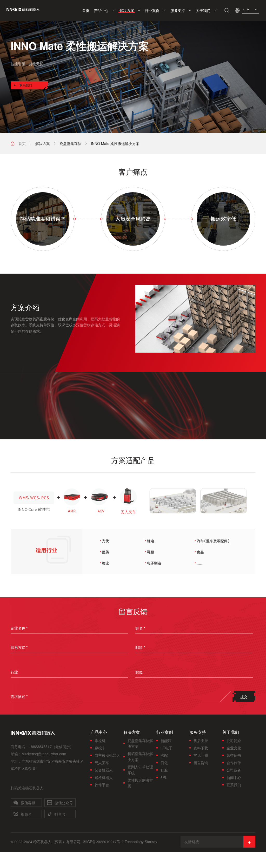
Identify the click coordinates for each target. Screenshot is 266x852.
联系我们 (234, 784)
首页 (22, 143)
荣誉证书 (234, 755)
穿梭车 (100, 747)
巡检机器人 (104, 777)
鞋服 (164, 769)
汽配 (164, 755)
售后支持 (201, 740)
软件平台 (102, 784)
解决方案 (42, 143)
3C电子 (166, 747)
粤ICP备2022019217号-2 (103, 841)
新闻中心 (234, 777)
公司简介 (234, 740)
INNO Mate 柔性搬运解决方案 (115, 143)
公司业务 (234, 769)
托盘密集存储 (70, 143)
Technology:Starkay (141, 841)
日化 (164, 762)
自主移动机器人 (107, 755)
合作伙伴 (234, 762)
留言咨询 (201, 762)
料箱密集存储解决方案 (140, 756)
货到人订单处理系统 (140, 769)
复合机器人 (104, 769)
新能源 (166, 740)
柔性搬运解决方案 (140, 782)
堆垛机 (100, 740)
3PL (164, 777)
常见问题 (201, 755)
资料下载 (201, 747)
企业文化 (234, 747)
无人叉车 (102, 762)
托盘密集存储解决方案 (140, 743)
